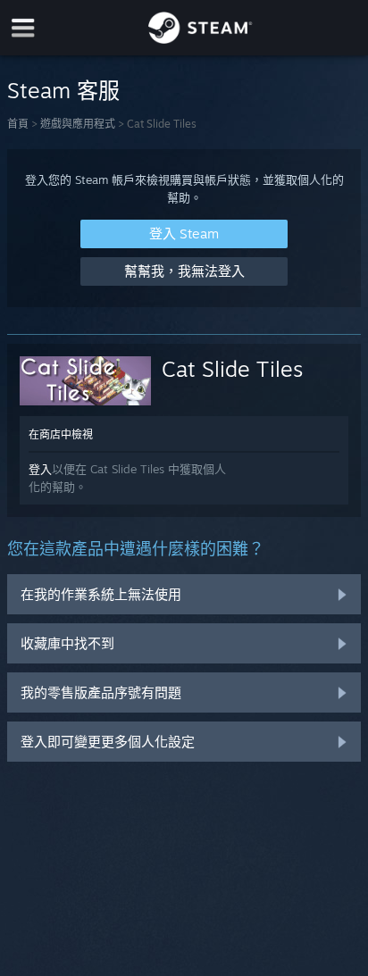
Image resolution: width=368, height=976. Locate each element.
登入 (40, 469)
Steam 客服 (63, 90)
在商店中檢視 (61, 434)
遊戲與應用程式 (77, 123)
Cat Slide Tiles (232, 368)
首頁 (18, 123)
